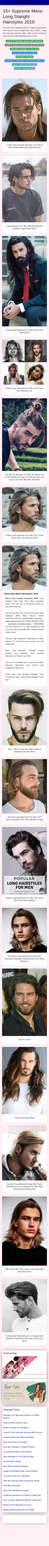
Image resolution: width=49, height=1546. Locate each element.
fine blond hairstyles (24, 57)
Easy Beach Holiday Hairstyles (15, 1466)
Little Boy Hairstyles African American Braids (21, 1481)
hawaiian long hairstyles (24, 68)
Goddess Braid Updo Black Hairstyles (18, 1437)
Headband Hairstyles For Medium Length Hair (22, 1495)
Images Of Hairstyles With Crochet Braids (20, 1471)
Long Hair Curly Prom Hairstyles (16, 1476)
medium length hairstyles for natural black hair (24, 45)
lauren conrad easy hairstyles (24, 65)
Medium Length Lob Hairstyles (15, 1427)
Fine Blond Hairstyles (12, 1485)
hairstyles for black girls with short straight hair (24, 61)
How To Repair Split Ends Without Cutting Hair (22, 1500)
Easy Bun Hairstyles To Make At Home (19, 1447)
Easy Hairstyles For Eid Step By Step (18, 1456)
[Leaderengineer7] (24, 1367)
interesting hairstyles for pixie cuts (24, 49)
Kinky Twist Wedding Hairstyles (16, 1490)
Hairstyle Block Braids (12, 1461)
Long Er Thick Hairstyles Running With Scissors (22, 1432)
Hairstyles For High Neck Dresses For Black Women (21, 1416)
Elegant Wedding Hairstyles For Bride (18, 1510)
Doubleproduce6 (24, 2)
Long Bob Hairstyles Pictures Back (17, 1452)
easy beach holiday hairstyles (24, 53)
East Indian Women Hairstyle (15, 1442)
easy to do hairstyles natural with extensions (25, 41)
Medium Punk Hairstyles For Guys (17, 1505)
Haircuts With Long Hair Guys (15, 1423)
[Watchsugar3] (24, 1392)
